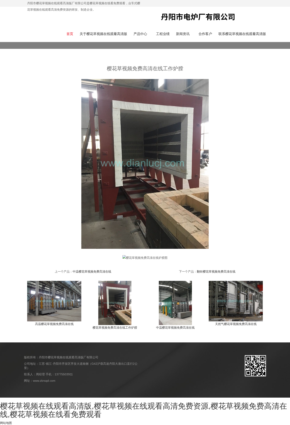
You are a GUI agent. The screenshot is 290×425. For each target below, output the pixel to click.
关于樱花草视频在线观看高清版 (103, 34)
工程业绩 (163, 34)
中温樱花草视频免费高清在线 (92, 271)
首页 (69, 34)
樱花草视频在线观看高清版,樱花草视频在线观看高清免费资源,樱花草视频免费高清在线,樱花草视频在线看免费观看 (143, 410)
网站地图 (6, 423)
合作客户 (205, 34)
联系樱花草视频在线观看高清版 (242, 34)
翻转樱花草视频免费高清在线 (216, 271)
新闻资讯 (183, 34)
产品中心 (140, 34)
